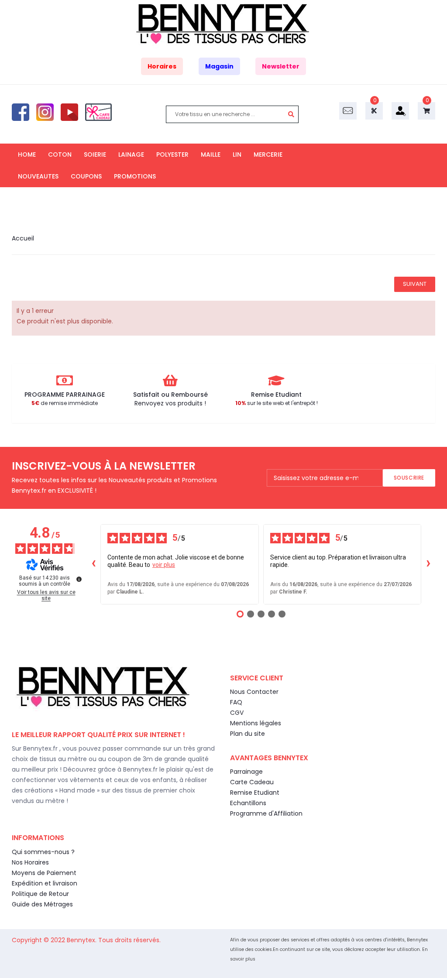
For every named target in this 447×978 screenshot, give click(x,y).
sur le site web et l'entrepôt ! (276, 403)
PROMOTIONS (135, 176)
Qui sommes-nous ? (43, 852)
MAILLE (210, 154)
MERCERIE (268, 154)
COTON (60, 154)
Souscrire (409, 477)
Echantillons (248, 803)
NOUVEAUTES (38, 176)
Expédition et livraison (44, 883)
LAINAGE (131, 154)
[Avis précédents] (93, 564)
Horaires (162, 66)
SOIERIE (95, 154)
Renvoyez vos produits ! (170, 403)
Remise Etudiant (254, 792)
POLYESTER (172, 154)
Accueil (23, 238)
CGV (237, 712)
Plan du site (247, 733)
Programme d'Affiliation (266, 813)
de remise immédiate (64, 403)
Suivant (414, 284)
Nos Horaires (30, 862)
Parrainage (246, 771)
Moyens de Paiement (44, 872)
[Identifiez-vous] (400, 110)
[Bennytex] (223, 24)
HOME (27, 154)
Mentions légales (255, 723)
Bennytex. (82, 940)
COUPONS (86, 176)
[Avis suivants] (428, 564)
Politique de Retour (40, 893)
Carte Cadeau (252, 782)
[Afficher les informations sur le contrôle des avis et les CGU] (79, 579)
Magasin (219, 66)
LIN (237, 154)
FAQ (236, 702)
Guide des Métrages (42, 904)
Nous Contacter (254, 691)
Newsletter (280, 66)
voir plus (163, 564)
